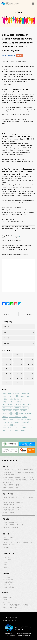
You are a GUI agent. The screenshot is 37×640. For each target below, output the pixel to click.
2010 (16, 378)
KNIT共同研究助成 (9, 504)
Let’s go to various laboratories (13, 221)
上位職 (19, 404)
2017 (5, 369)
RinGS (22, 425)
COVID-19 (7, 425)
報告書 (5, 562)
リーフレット (7, 559)
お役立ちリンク (8, 584)
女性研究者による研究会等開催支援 (13, 502)
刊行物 (5, 564)
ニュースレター (28, 404)
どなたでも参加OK (24, 396)
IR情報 (6, 567)
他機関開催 (26, 393)
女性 (15, 413)
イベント (6, 338)
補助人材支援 (7, 393)
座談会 (6, 419)
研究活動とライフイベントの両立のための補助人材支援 (18, 469)
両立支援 (25, 422)
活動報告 (6, 343)
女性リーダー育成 (9, 401)
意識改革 (29, 419)
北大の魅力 (7, 577)
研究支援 (17, 393)
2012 (27, 373)
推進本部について (8, 592)
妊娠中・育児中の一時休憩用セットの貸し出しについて (18, 477)
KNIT (15, 425)
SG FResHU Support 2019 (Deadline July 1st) (17, 161)
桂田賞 (19, 401)
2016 (16, 369)
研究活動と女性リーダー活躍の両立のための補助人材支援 (19, 472)
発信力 (16, 430)
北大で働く (6, 573)
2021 (27, 359)
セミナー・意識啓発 (9, 537)
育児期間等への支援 (9, 474)
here (16, 236)
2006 (27, 383)
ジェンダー (7, 413)
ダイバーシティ (8, 407)
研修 (25, 416)
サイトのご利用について (9, 617)
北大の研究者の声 (8, 579)
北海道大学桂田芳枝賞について (12, 512)
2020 (5, 364)
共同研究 (18, 407)
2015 (27, 369)
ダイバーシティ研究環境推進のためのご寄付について (18, 605)
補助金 (13, 419)
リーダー (24, 410)
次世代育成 (6, 519)
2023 (5, 359)
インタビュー (7, 410)
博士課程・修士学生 (16, 399)
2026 (5, 355)
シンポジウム (7, 427)
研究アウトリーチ (28, 427)
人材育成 (6, 422)
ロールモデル (7, 430)
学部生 (6, 399)
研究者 (21, 413)
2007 (16, 383)
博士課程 (29, 413)
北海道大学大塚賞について (11, 522)
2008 (5, 383)
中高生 (6, 416)
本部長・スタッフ (8, 597)
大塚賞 (24, 430)
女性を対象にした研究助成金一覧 (12, 507)
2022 (16, 359)
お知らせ (19, 55)
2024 (27, 355)
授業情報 (6, 539)
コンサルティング (16, 416)
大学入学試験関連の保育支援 (11, 485)
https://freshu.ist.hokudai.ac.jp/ (16, 249)
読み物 (6, 396)
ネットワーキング (9, 404)
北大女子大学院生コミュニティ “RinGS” (14, 524)
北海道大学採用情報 (9, 582)
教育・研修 (6, 533)
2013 (16, 373)
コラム (26, 407)
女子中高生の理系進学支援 (11, 527)
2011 (5, 378)
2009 (27, 378)
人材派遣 (20, 419)
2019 (16, 364)
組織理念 (6, 600)
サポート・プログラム (9, 460)
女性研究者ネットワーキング (11, 510)
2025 (16, 355)
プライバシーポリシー (9, 620)
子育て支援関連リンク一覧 (11, 487)
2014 (5, 373)
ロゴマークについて (9, 602)
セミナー (17, 427)
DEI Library (7, 547)
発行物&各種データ (8, 553)
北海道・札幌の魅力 (9, 587)
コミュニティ (15, 422)
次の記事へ (30, 314)
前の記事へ (7, 314)
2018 (27, 364)
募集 (5, 332)
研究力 (16, 410)
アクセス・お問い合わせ (10, 607)
